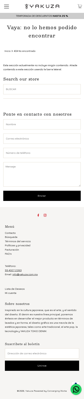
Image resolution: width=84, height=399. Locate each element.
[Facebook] (38, 215)
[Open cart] (80, 6)
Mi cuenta (10, 293)
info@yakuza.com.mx (25, 274)
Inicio (7, 51)
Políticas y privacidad (17, 245)
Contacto (10, 233)
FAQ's (8, 253)
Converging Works (57, 390)
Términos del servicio (18, 241)
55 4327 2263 (13, 270)
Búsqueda (11, 237)
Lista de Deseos (15, 289)
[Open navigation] (6, 6)
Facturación (12, 249)
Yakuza (29, 390)
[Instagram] (45, 215)
